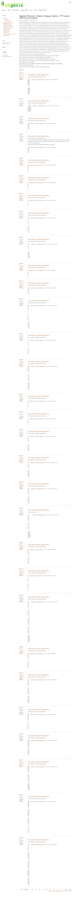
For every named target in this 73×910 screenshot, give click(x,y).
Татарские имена (24, 10)
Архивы (5, 17)
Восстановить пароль (7, 56)
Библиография (6, 35)
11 (35, 889)
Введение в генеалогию (8, 25)
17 (57, 889)
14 (46, 889)
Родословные (6, 32)
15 (50, 889)
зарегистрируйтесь (41, 79)
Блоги (31, 10)
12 (39, 889)
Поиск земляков (15, 10)
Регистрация (5, 54)
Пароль (4, 47)
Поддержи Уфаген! (42, 10)
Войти (35, 10)
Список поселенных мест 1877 (9, 33)
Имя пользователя (6, 43)
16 (53, 889)
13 (43, 889)
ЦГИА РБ (6, 19)
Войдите (33, 79)
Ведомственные (7, 20)
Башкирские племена (7, 28)
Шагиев (26, 20)
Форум (8, 10)
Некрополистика (6, 31)
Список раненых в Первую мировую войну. (38, 74)
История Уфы (6, 29)
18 (60, 889)
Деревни (4, 10)
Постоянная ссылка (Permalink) (21, 78)
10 (32, 889)
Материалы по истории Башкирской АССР (8, 23)
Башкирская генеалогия (8, 26)
